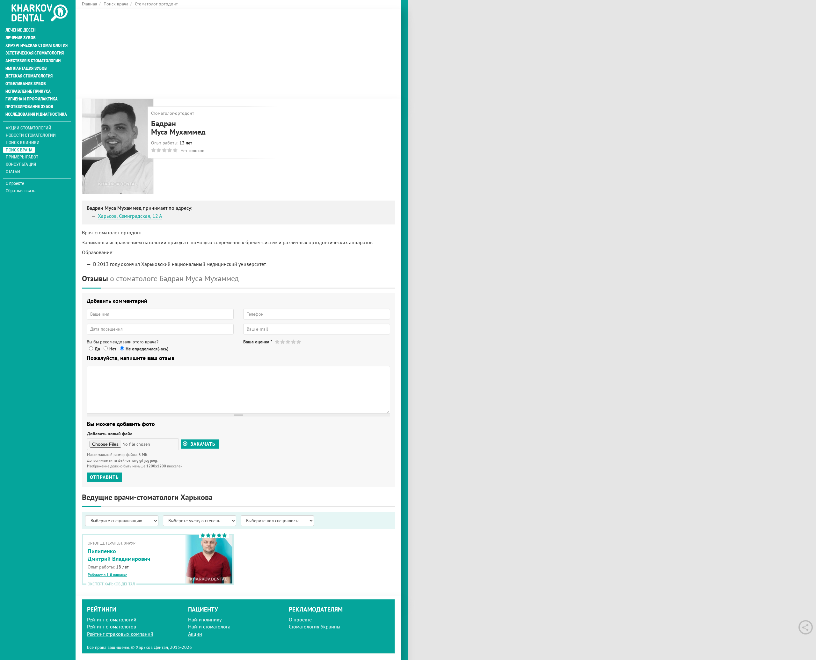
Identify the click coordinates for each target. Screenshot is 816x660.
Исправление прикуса (28, 91)
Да (97, 349)
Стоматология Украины (314, 626)
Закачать (202, 444)
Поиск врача (19, 150)
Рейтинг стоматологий (111, 619)
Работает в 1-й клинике (107, 574)
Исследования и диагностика (36, 114)
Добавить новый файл (109, 433)
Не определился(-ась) (147, 349)
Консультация (21, 164)
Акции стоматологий (28, 128)
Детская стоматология (29, 75)
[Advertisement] (238, 54)
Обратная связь (20, 191)
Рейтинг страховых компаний (120, 634)
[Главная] (39, 13)
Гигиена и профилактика (31, 98)
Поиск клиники (23, 142)
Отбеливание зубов (25, 83)
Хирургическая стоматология (36, 45)
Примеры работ (22, 157)
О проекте (15, 183)
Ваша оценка (257, 342)
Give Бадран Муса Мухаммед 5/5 (299, 341)
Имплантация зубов (26, 68)
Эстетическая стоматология (34, 52)
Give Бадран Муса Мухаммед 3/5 (288, 341)
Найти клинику (205, 619)
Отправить (104, 477)
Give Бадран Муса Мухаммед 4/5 (293, 341)
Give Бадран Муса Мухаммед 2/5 (283, 341)
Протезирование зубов (29, 106)
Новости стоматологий (31, 135)
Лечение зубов (20, 37)
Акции (195, 634)
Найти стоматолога (209, 626)
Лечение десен (20, 30)
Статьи (13, 171)
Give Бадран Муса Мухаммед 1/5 (277, 341)
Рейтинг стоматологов (111, 626)
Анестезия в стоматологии (33, 60)
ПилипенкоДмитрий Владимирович (119, 554)
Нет (112, 349)
